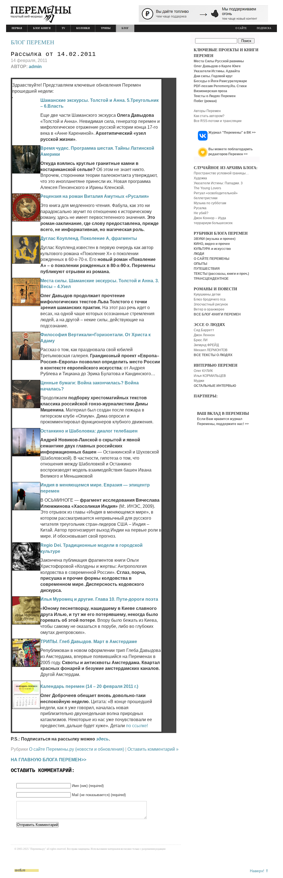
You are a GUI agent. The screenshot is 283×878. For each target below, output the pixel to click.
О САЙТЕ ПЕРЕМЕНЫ (211, 259)
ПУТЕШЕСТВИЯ (207, 269)
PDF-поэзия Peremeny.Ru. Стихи (220, 86)
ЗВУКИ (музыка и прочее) (214, 239)
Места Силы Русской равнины (219, 61)
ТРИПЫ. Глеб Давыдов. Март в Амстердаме (88, 641)
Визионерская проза (210, 91)
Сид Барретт (204, 330)
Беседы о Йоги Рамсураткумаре (220, 81)
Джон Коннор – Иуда (210, 218)
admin (35, 66)
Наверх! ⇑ (259, 871)
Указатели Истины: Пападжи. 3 (218, 183)
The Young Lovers (207, 188)
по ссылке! (137, 725)
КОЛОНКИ (83, 28)
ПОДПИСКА (264, 28)
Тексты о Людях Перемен (214, 96)
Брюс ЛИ (201, 340)
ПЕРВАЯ (17, 28)
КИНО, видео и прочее (212, 244)
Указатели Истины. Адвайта (217, 71)
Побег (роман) (205, 101)
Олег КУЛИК (203, 371)
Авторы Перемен (207, 111)
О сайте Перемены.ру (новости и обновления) (76, 749)
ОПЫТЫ (200, 264)
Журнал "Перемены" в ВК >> (232, 132)
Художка (200, 178)
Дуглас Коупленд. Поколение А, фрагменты (88, 238)
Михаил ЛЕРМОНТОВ (210, 350)
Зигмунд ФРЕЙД (206, 345)
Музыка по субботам (210, 203)
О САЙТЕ (241, 28)
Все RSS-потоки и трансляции (218, 121)
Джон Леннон (204, 335)
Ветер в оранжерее (209, 309)
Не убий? (201, 213)
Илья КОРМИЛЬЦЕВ (210, 376)
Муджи (199, 381)
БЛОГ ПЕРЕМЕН (32, 42)
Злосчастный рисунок (211, 304)
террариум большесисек (213, 223)
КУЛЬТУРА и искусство (212, 249)
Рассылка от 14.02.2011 (53, 54)
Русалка (200, 208)
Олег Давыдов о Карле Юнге (217, 66)
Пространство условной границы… (221, 173)
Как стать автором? (209, 116)
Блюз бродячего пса (210, 299)
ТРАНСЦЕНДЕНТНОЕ (211, 279)
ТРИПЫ (106, 28)
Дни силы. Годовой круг (213, 76)
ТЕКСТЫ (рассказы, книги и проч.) (221, 274)
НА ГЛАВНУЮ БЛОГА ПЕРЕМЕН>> (48, 759)
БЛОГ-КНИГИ (42, 28)
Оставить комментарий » (153, 749)
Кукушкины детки (207, 294)
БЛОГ (125, 28)
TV (63, 28)
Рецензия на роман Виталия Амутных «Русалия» (94, 196)
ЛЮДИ (199, 254)
